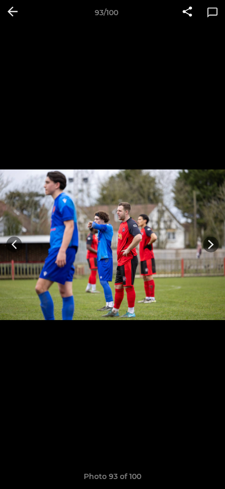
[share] (187, 12)
